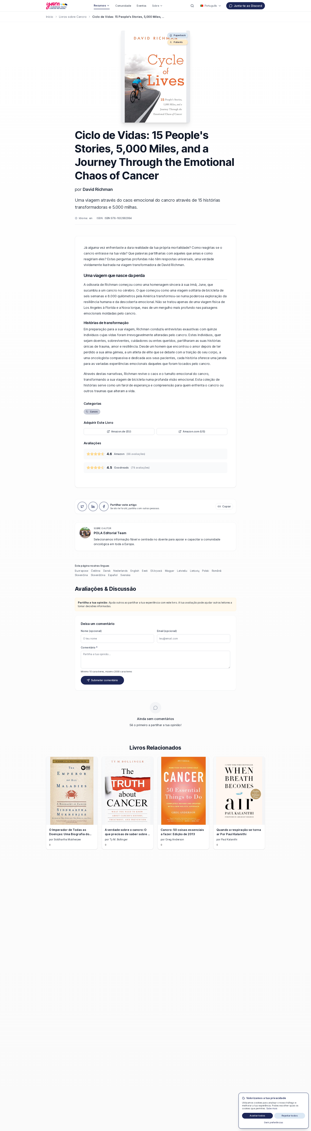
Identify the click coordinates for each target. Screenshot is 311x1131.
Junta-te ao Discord (248, 6)
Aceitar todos (257, 1115)
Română (216, 570)
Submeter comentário (104, 680)
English (134, 570)
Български (81, 570)
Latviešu (182, 570)
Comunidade (123, 5)
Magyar (169, 570)
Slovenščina (98, 575)
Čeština (95, 570)
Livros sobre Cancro (73, 17)
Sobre (155, 5)
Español (113, 575)
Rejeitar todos (290, 1115)
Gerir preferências (273, 1122)
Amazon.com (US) (194, 431)
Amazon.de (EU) (121, 431)
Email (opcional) (167, 630)
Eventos (141, 5)
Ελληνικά (156, 570)
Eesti (145, 570)
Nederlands (120, 570)
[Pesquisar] (192, 6)
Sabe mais (271, 1108)
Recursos (100, 5)
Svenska (125, 575)
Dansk (107, 570)
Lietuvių (194, 570)
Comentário (89, 647)
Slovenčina (81, 575)
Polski (205, 570)
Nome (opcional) (91, 630)
